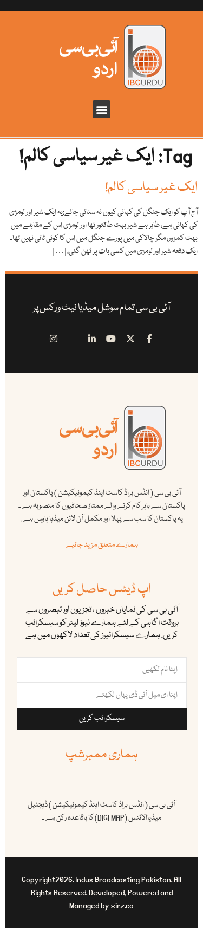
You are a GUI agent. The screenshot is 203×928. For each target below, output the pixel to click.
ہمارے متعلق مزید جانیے (102, 545)
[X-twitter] (130, 339)
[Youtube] (111, 339)
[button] (101, 109)
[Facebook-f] (150, 339)
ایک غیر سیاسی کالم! (151, 187)
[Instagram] (54, 339)
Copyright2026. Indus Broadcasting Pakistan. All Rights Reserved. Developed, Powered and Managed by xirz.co (101, 893)
